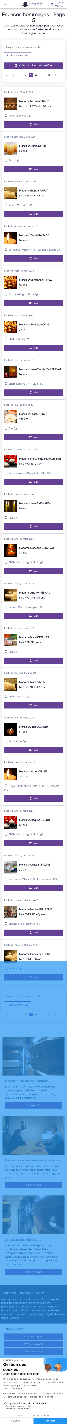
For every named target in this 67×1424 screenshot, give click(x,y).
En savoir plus (33, 1105)
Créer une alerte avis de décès (36, 65)
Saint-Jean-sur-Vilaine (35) (24, 473)
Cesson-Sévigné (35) (49, 249)
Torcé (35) (14, 205)
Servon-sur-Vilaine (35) (22, 249)
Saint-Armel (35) (18, 741)
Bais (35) (13, 428)
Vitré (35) (28, 205)
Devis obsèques (33, 1336)
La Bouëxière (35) (47, 879)
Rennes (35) (15, 607)
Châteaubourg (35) (19, 339)
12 (49, 75)
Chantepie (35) (33, 607)
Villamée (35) (16, 923)
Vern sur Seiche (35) (20, 115)
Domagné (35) (17, 294)
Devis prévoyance (33, 1344)
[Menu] (5, 4)
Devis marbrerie (33, 1351)
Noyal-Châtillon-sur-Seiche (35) (27, 786)
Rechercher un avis (17, 55)
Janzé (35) (33, 294)
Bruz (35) (14, 160)
